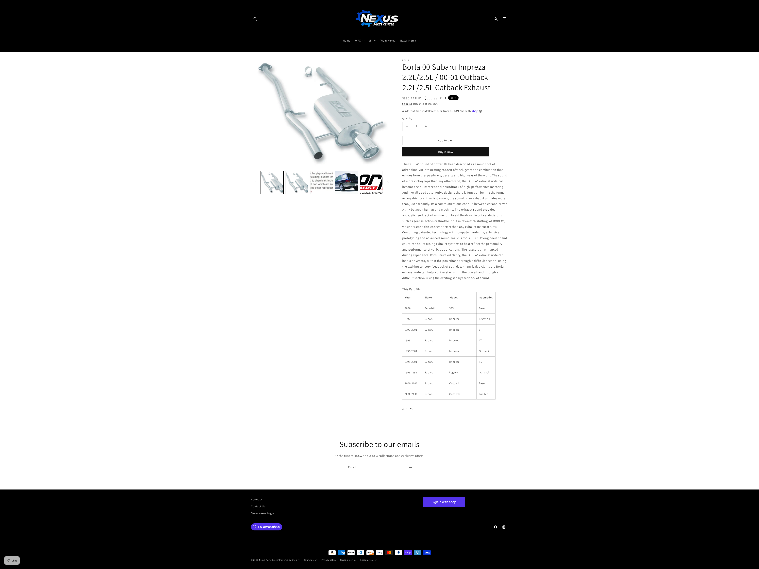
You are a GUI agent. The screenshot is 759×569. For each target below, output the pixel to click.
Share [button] (409, 408)
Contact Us (258, 506)
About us (257, 499)
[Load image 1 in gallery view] (272, 182)
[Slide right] (388, 182)
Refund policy (310, 559)
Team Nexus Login (262, 513)
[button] (255, 19)
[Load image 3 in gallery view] (321, 182)
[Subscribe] (410, 467)
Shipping (407, 103)
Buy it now (445, 152)
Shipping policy (368, 559)
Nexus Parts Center (269, 560)
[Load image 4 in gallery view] (346, 182)
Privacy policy (328, 559)
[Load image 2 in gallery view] (296, 182)
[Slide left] (255, 182)
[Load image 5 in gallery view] (371, 182)
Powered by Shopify (289, 560)
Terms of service (348, 559)
